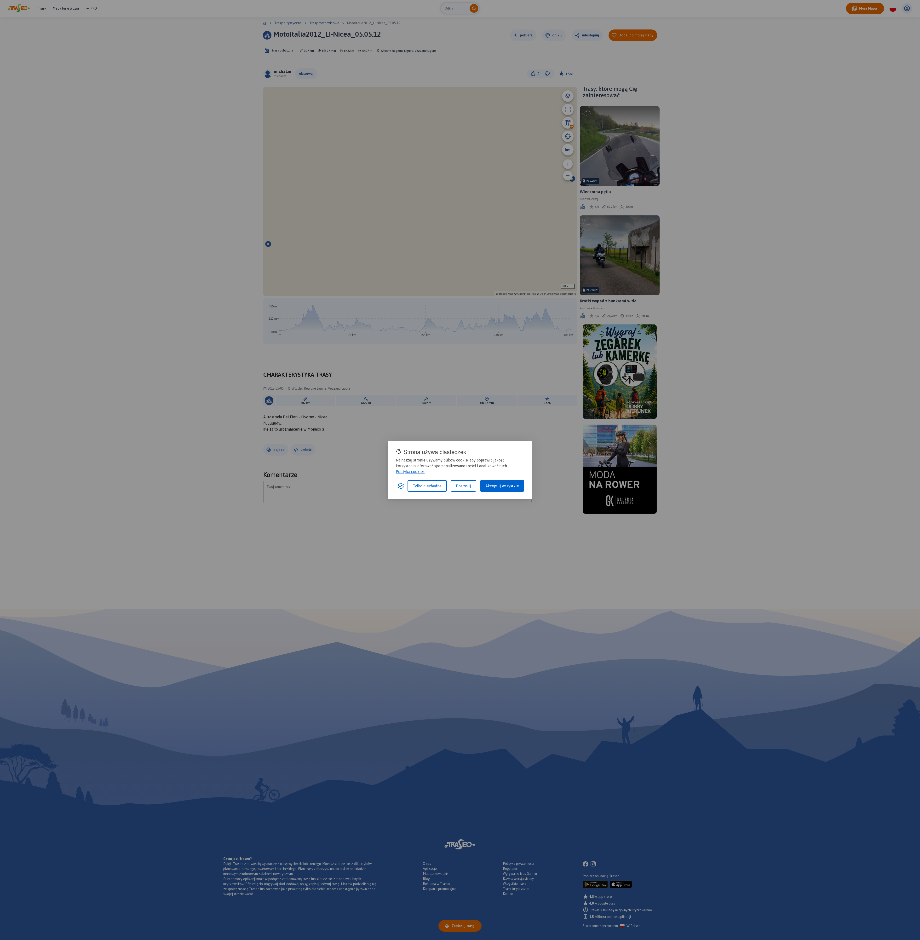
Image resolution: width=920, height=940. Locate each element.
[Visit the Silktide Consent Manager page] (401, 486)
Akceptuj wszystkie (502, 486)
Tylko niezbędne (427, 486)
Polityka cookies (410, 471)
